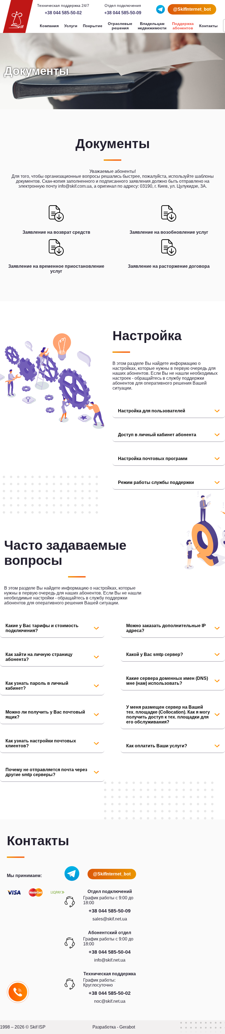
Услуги (70, 26)
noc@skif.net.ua (109, 1001)
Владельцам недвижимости (152, 25)
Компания (49, 26)
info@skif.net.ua (109, 960)
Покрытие (92, 26)
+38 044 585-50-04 (110, 952)
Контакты (208, 26)
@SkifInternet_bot (192, 9)
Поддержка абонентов (183, 25)
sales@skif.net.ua (109, 919)
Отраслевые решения (120, 25)
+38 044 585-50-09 (122, 12)
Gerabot (127, 1027)
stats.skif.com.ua (23, 671)
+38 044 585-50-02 (63, 12)
